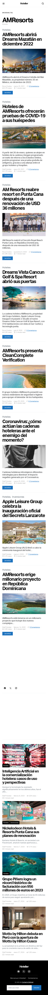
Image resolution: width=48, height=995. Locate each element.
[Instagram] (16, 688)
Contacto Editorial (27, 982)
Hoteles (6, 29)
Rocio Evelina (7, 86)
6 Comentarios (34, 169)
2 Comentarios (34, 481)
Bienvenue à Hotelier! (18, 978)
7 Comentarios (33, 554)
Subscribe (36, 988)
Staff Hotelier (7, 169)
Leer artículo (7, 92)
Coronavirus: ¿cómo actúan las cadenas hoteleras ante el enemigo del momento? (21, 430)
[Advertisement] (24, 661)
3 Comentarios (34, 86)
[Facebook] (4, 688)
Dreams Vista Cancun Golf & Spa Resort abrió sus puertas (23, 276)
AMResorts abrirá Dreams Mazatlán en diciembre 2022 (22, 39)
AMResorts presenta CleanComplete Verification (22, 355)
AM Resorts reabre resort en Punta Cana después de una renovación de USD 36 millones (22, 199)
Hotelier (24, 3)
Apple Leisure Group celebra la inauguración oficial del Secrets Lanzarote (23, 508)
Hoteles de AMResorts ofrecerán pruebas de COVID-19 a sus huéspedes (23, 113)
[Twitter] (10, 688)
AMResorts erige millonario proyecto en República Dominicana (21, 581)
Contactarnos (33, 978)
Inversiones (18, 496)
